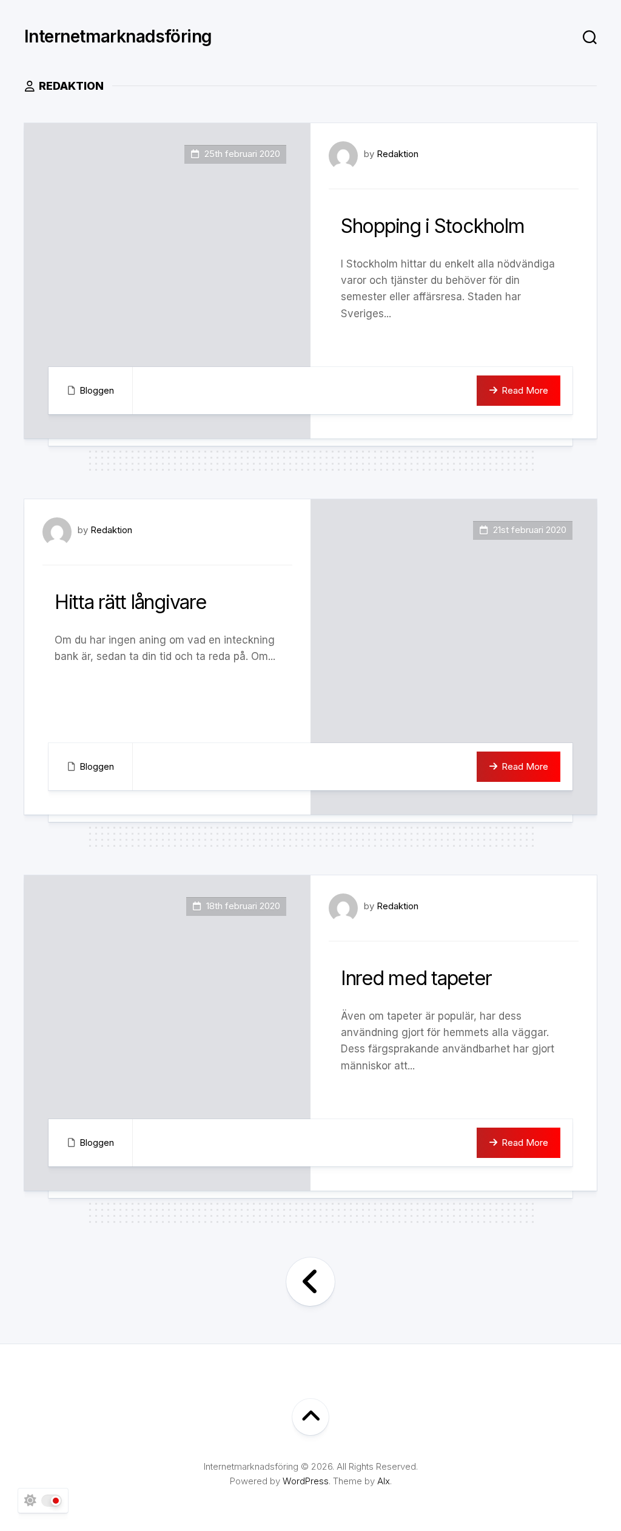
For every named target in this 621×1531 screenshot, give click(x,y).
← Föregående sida (310, 1281)
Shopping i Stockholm (432, 226)
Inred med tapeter (416, 978)
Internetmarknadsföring (118, 36)
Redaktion (397, 154)
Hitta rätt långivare (130, 602)
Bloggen (96, 390)
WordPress (306, 1481)
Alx (383, 1481)
